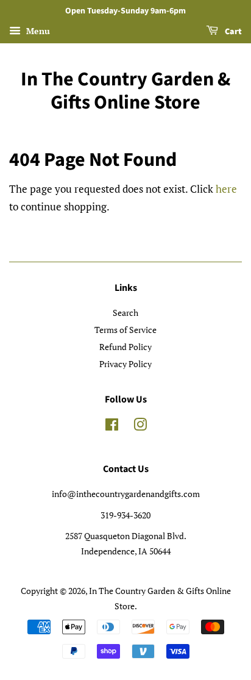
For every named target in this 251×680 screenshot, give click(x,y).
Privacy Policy (125, 364)
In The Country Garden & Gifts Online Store (125, 91)
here (226, 189)
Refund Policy (125, 347)
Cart (232, 32)
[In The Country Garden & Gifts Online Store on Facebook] (112, 426)
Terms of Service (125, 329)
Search (125, 312)
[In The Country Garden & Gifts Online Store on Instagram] (140, 426)
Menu (37, 31)
